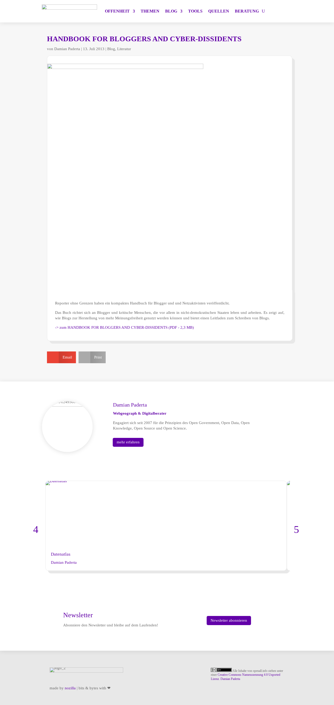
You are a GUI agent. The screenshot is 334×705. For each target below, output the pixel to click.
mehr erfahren (128, 442)
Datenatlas (60, 554)
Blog (111, 49)
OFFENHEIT (117, 11)
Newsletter (78, 615)
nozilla (70, 688)
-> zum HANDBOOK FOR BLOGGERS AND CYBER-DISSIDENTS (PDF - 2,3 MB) (124, 327)
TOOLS (195, 11)
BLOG (171, 11)
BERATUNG (247, 11)
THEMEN (150, 11)
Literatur (124, 49)
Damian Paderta (67, 49)
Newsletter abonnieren (229, 620)
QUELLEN (218, 11)
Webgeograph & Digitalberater (139, 413)
